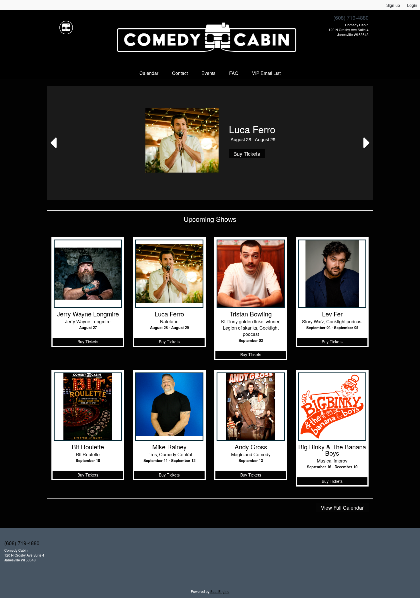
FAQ (233, 73)
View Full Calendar (342, 507)
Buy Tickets (246, 153)
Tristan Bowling (251, 314)
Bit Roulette (88, 447)
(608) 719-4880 (351, 17)
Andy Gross (251, 447)
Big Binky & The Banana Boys (332, 450)
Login (412, 5)
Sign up (393, 5)
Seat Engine (219, 591)
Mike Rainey (169, 447)
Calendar (148, 73)
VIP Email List (266, 73)
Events (208, 73)
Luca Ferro (169, 314)
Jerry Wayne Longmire (88, 314)
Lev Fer (332, 314)
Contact (180, 73)
